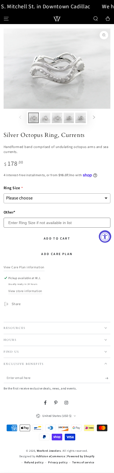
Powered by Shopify (81, 456)
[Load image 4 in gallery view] (69, 118)
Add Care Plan (56, 254)
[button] (96, 19)
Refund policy (33, 462)
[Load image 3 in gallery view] (57, 118)
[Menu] (6, 19)
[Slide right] (94, 118)
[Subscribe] (108, 378)
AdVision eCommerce (50, 456)
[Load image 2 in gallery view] (45, 118)
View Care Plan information (24, 267)
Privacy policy (58, 462)
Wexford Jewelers (49, 451)
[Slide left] (20, 118)
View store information (25, 291)
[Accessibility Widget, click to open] (105, 236)
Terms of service (83, 462)
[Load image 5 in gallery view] (80, 118)
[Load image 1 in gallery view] (33, 118)
